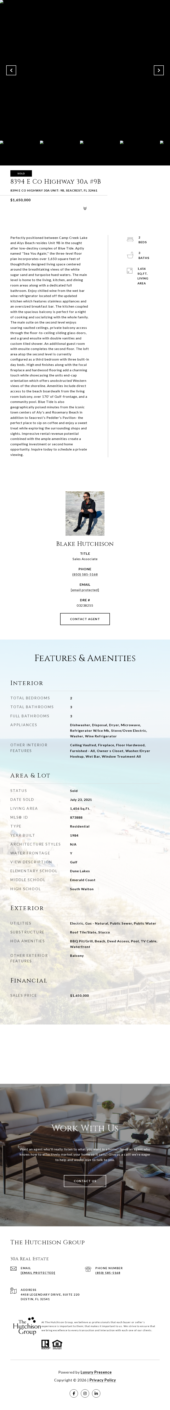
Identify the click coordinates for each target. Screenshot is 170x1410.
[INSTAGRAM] (85, 1393)
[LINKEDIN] (96, 1393)
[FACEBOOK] (74, 1393)
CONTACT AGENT (85, 619)
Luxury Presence (96, 1372)
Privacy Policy (103, 1380)
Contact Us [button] (85, 1181)
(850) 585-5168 (85, 574)
